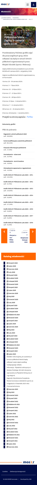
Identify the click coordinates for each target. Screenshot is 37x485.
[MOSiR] (5, 4)
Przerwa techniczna (13, 386)
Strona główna (7, 17)
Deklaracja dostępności (17, 471)
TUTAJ (30, 117)
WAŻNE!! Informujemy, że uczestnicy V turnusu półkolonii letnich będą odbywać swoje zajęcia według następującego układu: (19, 361)
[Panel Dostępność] (33, 4)
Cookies (5, 471)
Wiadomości (16, 17)
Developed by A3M (25, 479)
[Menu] (27, 4)
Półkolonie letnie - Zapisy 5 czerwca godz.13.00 (15, 19)
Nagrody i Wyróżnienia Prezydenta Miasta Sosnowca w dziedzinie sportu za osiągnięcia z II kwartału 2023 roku (20, 380)
